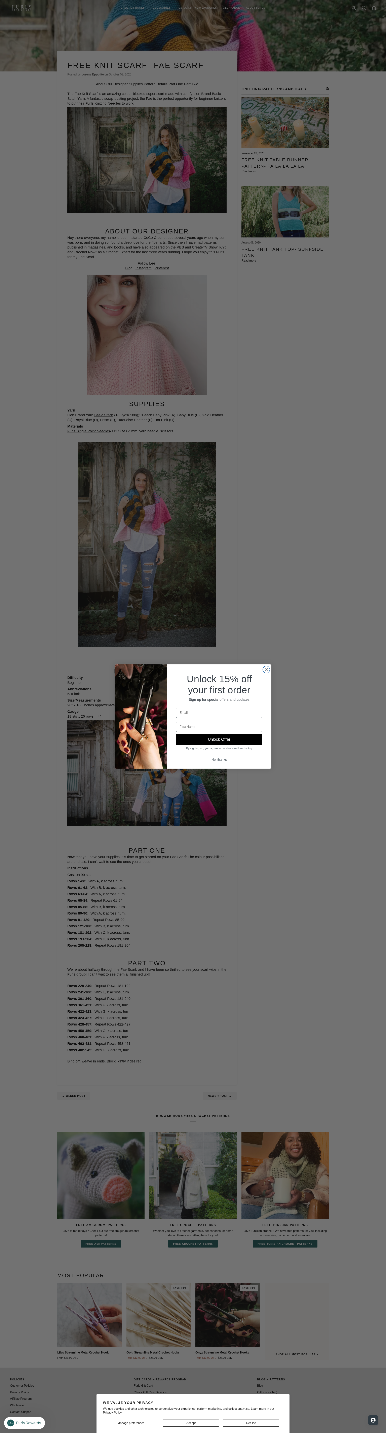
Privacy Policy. (112, 1412)
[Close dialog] (266, 669)
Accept (191, 1423)
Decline (251, 1423)
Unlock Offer (219, 739)
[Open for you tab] (373, 1420)
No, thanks (219, 759)
